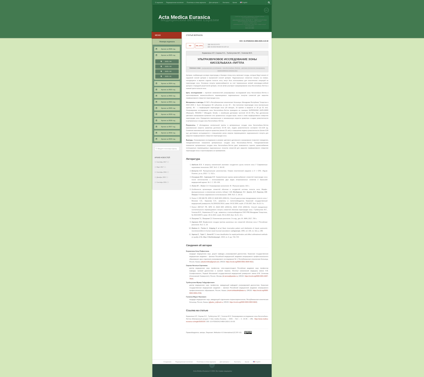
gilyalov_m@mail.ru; (216, 302)
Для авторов (213, 2)
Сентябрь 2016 (161, 172)
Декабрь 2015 (161, 177)
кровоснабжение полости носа (227, 70)
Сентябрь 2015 (161, 182)
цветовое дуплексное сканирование (253, 68)
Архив (235, 2)
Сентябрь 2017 (161, 162)
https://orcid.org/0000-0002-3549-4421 (239, 262)
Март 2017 (160, 167)
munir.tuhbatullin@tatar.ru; (237, 290)
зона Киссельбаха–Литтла (231, 68)
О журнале (159, 2)
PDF (190, 45)
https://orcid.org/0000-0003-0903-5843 (243, 302)
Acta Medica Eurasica (184, 17)
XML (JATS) (199, 45)
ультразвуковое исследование (211, 68)
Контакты (226, 2)
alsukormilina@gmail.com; (210, 262)
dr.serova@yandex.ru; (230, 276)
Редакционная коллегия (175, 2)
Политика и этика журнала (196, 2)
